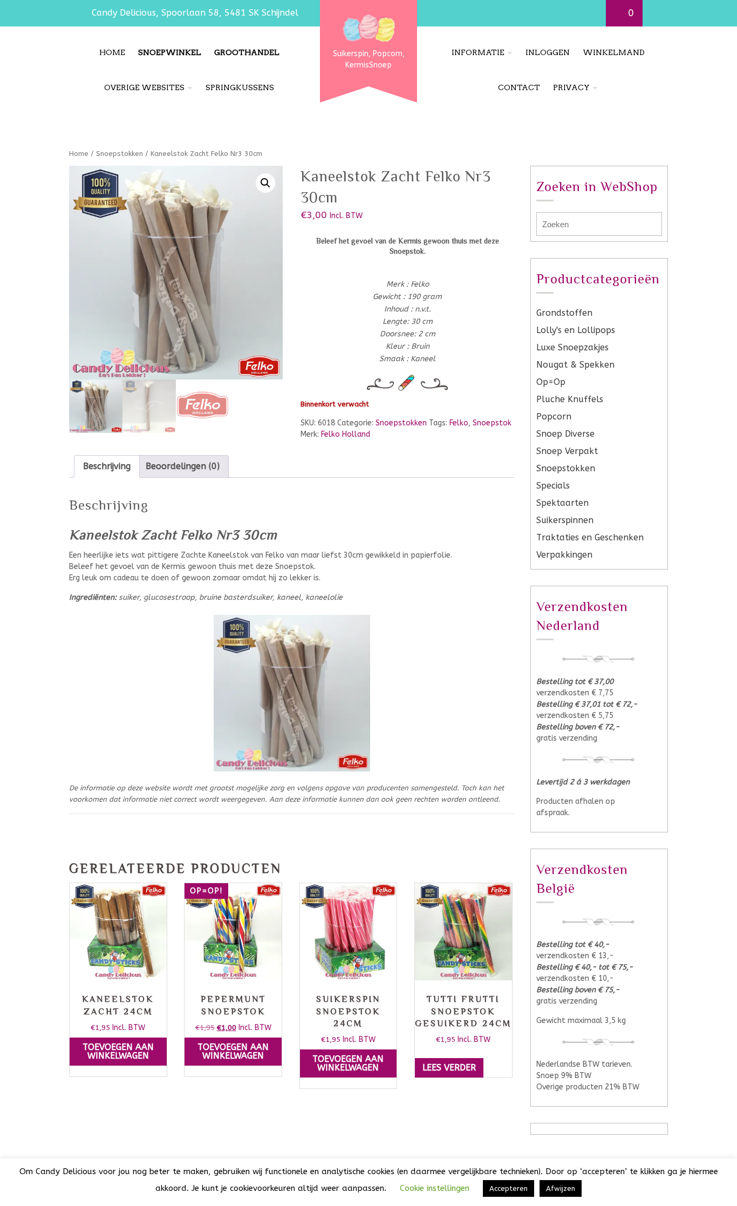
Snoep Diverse (565, 434)
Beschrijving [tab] (107, 466)
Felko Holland (345, 434)
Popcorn (553, 416)
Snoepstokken (119, 154)
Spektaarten (562, 503)
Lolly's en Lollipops (575, 330)
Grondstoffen (564, 313)
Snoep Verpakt (567, 451)
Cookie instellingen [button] (434, 1188)
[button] (265, 183)
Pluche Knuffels (569, 399)
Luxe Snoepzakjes (572, 347)
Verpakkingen (564, 555)
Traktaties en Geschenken (590, 537)
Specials (553, 485)
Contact (519, 87)
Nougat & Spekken (575, 365)
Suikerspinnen (564, 520)
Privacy (571, 87)
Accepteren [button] (508, 1188)
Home (112, 52)
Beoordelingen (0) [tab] (183, 466)
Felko (458, 423)
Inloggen (548, 52)
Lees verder (449, 1067)
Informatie (478, 52)
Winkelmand (614, 52)
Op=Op (550, 382)
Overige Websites (144, 87)
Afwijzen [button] (560, 1188)
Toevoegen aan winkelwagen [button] (118, 1051)
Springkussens (240, 87)
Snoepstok (492, 423)
